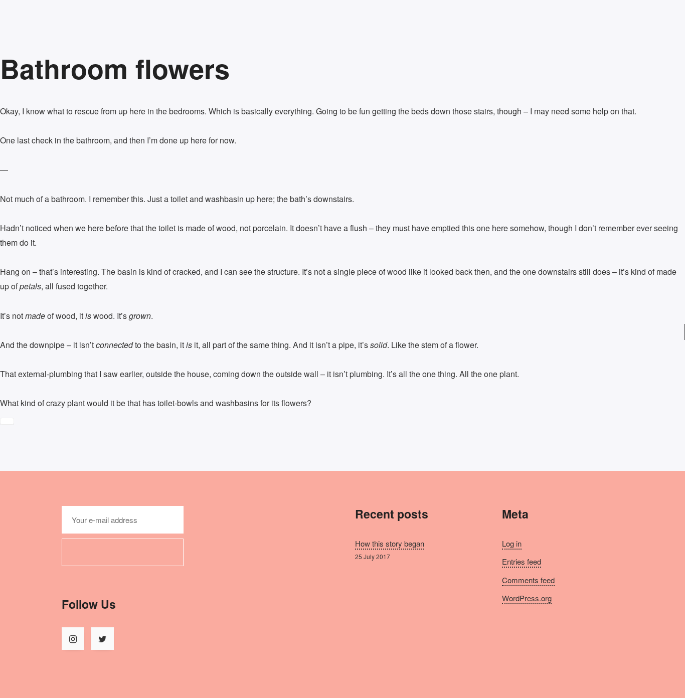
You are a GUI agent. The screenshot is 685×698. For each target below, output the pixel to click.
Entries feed (521, 561)
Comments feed (528, 580)
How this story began (389, 543)
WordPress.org (527, 598)
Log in (512, 543)
